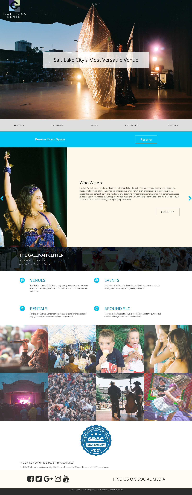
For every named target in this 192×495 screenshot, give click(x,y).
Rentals (19, 125)
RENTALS (38, 308)
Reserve (146, 139)
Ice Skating (132, 125)
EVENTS (111, 280)
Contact (172, 125)
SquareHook (117, 489)
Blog (94, 125)
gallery (167, 212)
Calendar (58, 125)
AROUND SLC (117, 308)
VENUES (37, 280)
